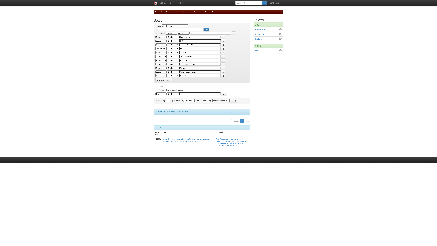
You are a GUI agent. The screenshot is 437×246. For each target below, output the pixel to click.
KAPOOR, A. (259, 34)
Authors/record (219, 101)
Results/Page (160, 101)
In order (198, 101)
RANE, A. (233, 143)
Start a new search (163, 80)
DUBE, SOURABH (232, 141)
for (156, 29)
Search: (158, 26)
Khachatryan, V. (235, 139)
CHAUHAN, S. (220, 141)
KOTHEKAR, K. (223, 143)
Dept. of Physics (231, 146)
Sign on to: (276, 3)
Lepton (257, 50)
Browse (173, 3)
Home (164, 3)
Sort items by (179, 101)
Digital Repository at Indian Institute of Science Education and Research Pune (185, 12)
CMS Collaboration (222, 139)
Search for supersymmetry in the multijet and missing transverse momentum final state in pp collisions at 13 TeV (186, 140)
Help (182, 3)
